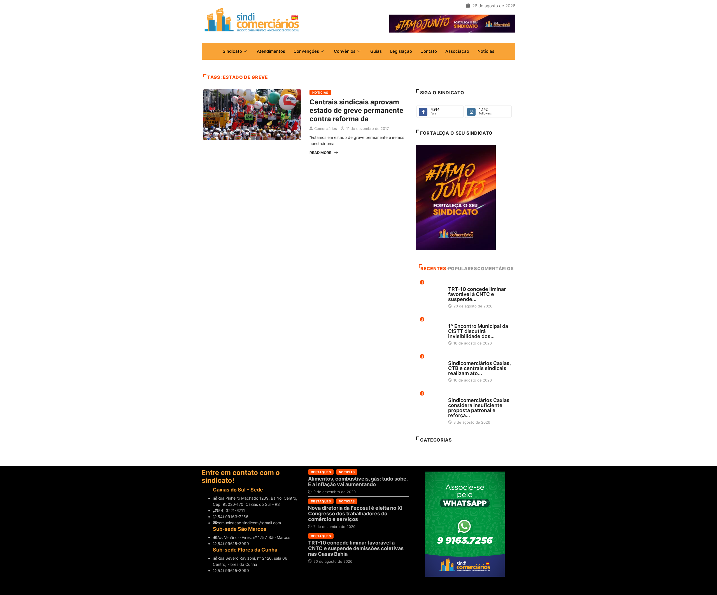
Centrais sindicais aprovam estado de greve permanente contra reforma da (356, 110)
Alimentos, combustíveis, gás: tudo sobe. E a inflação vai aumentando (358, 481)
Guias (376, 51)
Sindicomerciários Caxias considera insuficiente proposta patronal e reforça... (478, 407)
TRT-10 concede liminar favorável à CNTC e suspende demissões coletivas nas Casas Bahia (356, 548)
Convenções (306, 51)
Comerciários (325, 128)
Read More (320, 152)
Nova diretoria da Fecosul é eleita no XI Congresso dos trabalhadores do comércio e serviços (355, 513)
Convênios (344, 51)
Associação (457, 51)
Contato (428, 51)
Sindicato (232, 51)
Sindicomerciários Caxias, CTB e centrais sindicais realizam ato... (479, 368)
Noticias (320, 93)
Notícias (486, 51)
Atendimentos (271, 51)
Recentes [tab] (433, 268)
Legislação (401, 51)
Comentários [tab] (495, 268)
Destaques (458, 284)
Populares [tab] (462, 268)
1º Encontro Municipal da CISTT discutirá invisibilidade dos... (478, 331)
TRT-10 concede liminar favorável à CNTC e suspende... (477, 294)
